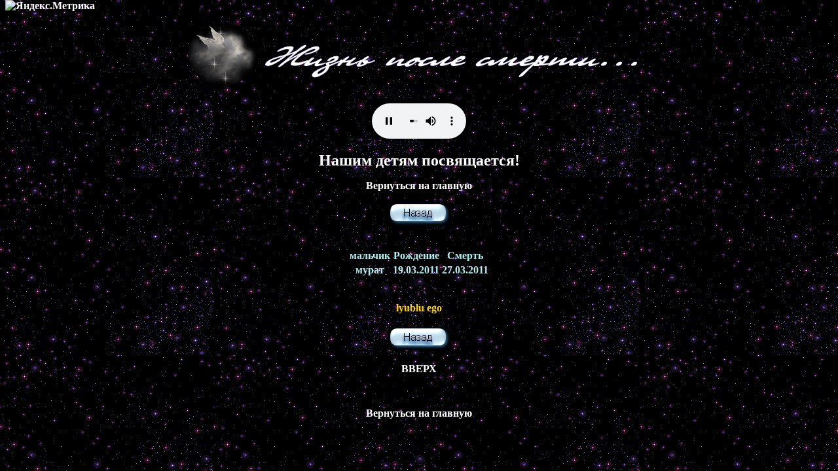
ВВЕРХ (419, 368)
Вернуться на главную (419, 185)
